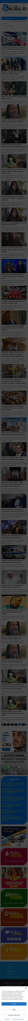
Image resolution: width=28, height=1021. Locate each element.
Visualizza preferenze (14, 1015)
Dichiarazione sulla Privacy (18, 1019)
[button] (26, 988)
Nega (14, 1009)
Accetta (14, 1004)
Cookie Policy (7, 1019)
